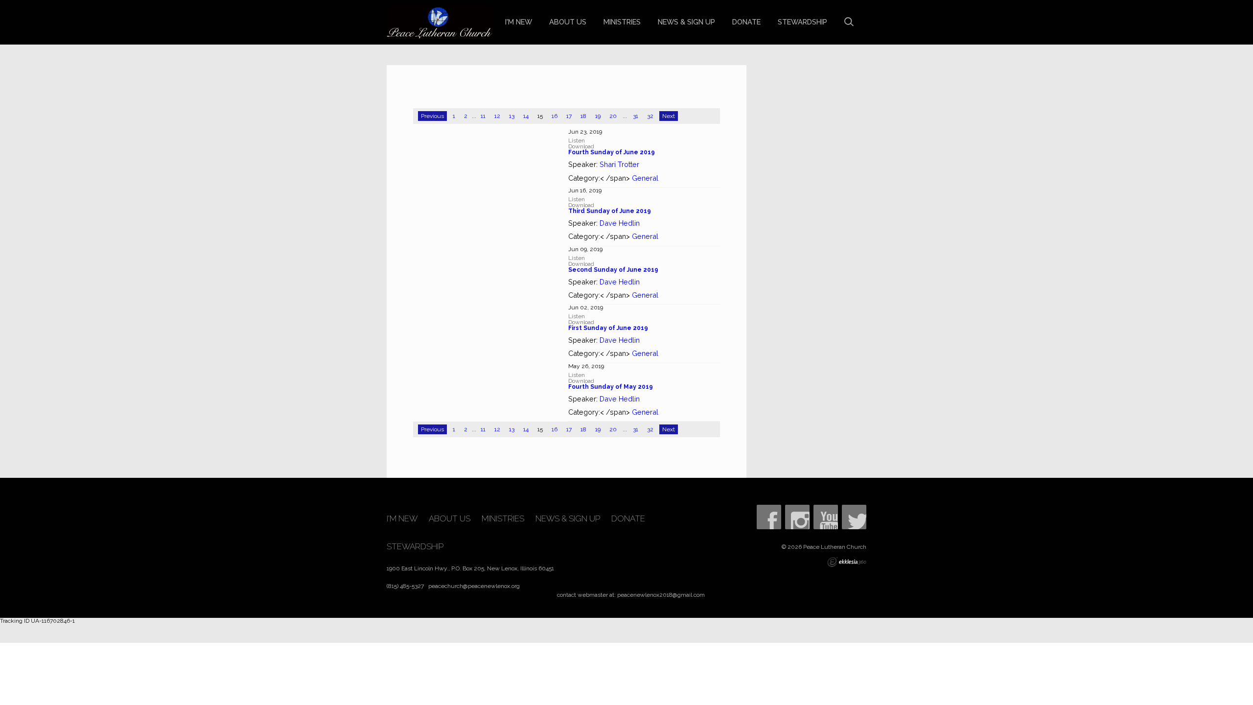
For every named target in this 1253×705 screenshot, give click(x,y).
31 (635, 116)
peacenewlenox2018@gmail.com (661, 594)
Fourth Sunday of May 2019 (610, 386)
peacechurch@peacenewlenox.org (474, 586)
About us (567, 22)
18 (583, 116)
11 (483, 116)
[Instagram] (797, 517)
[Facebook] (769, 517)
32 (650, 116)
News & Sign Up (686, 22)
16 (554, 116)
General (645, 178)
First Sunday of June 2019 (608, 328)
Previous (432, 116)
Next (668, 116)
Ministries (622, 22)
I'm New (518, 22)
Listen (576, 140)
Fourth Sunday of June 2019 (611, 152)
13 (511, 116)
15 (540, 116)
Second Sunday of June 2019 (613, 269)
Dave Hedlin (620, 223)
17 (569, 116)
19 (598, 116)
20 (613, 116)
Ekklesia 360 (846, 562)
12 (497, 116)
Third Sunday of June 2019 (609, 211)
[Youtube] (825, 517)
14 (526, 116)
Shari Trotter (619, 164)
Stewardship (802, 22)
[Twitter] (854, 517)
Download (581, 146)
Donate (746, 22)
